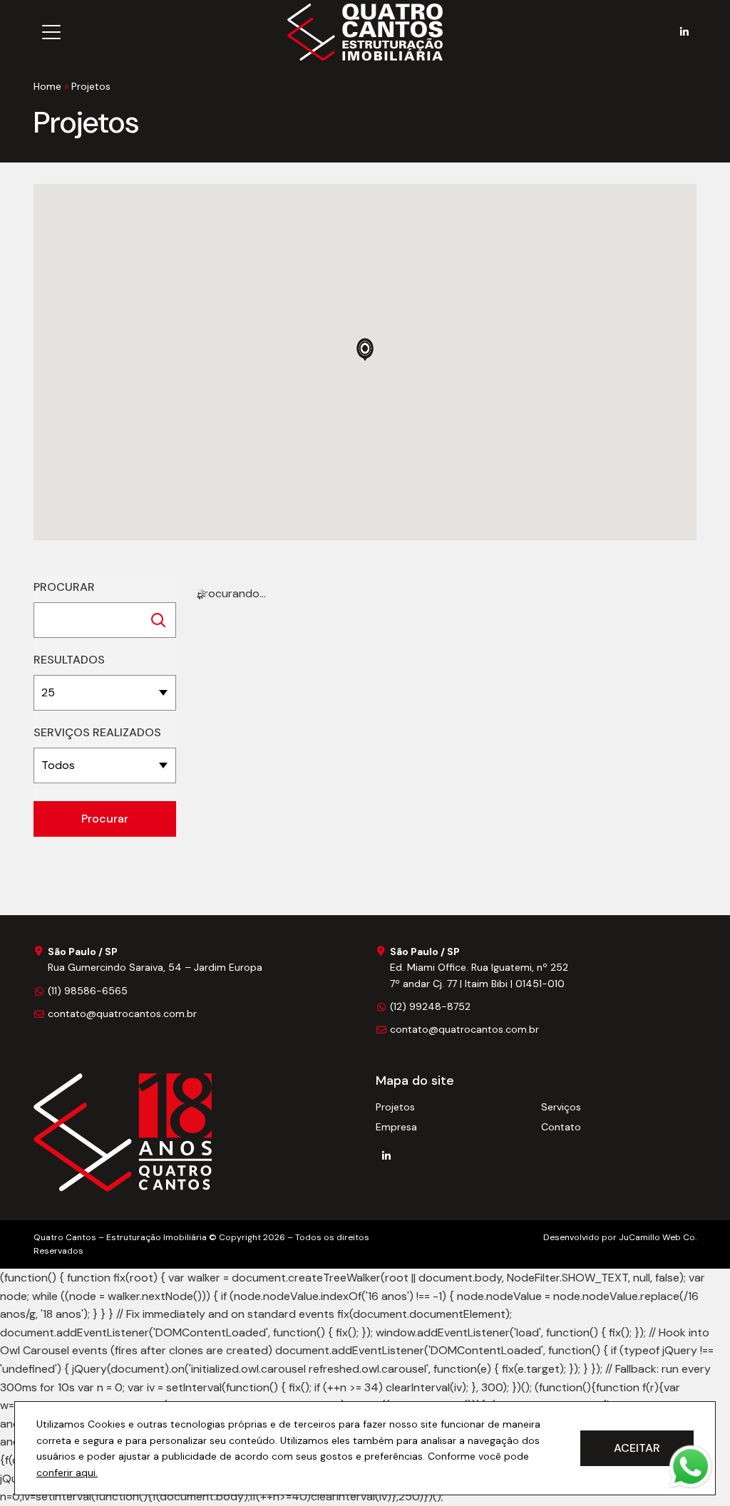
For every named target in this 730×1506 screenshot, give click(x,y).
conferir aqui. (67, 1472)
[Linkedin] (684, 32)
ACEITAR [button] (637, 1447)
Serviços (561, 1106)
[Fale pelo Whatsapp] (691, 1467)
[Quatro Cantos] (123, 1132)
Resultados (69, 659)
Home (47, 86)
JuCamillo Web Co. (657, 1237)
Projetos (395, 1106)
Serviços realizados (97, 732)
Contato (561, 1126)
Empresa (396, 1126)
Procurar (64, 586)
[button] (365, 349)
